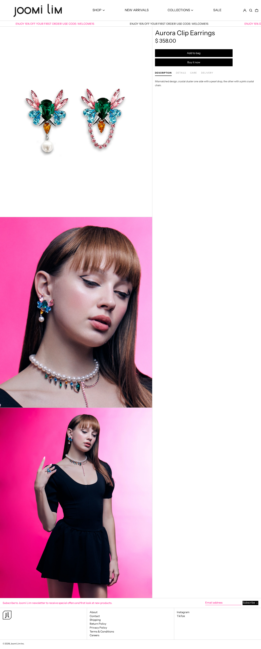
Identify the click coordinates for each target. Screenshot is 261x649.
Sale (217, 10)
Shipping (95, 619)
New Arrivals (137, 10)
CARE (193, 73)
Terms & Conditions (102, 631)
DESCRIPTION (163, 73)
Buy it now (193, 62)
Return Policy (98, 623)
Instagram (183, 612)
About (93, 612)
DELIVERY (207, 73)
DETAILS (181, 73)
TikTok (181, 616)
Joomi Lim (16, 643)
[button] (250, 10)
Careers (94, 635)
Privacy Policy (98, 627)
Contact (95, 616)
